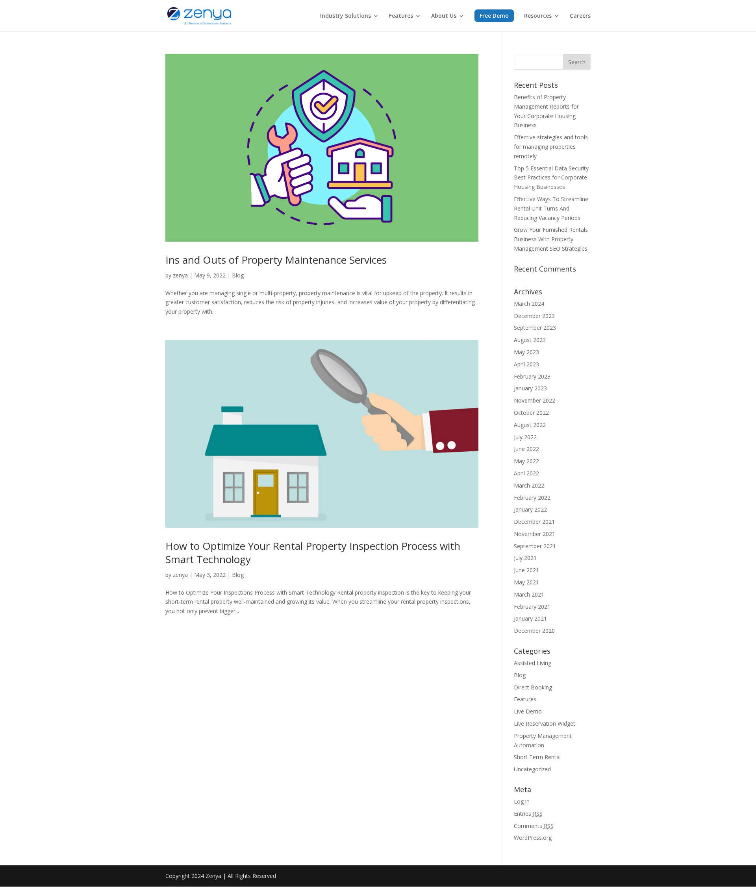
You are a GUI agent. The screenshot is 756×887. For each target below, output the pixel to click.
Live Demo (528, 711)
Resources (538, 16)
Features (401, 16)
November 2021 (534, 534)
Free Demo (494, 15)
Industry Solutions (345, 16)
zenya (180, 275)
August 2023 (530, 340)
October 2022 (531, 412)
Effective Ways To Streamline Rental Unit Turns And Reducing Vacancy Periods (551, 208)
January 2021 (530, 618)
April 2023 (526, 364)
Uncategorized (532, 769)
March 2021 (529, 594)
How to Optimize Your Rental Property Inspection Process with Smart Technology (312, 552)
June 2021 (526, 570)
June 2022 (526, 449)
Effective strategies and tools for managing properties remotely (551, 146)
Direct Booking (533, 687)
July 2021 (525, 558)
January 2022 (530, 509)
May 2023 (526, 352)
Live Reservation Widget (544, 723)
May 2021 (526, 582)
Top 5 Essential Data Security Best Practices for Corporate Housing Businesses (551, 177)
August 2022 (530, 425)
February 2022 (532, 497)
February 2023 (532, 376)
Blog (238, 275)
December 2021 (534, 521)
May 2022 (526, 461)
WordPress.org (533, 837)
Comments (534, 826)
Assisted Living (532, 663)
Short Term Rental (537, 757)
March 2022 (529, 485)
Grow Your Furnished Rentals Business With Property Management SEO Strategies (551, 239)
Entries (528, 813)
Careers (580, 16)
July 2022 (525, 437)
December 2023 (534, 316)
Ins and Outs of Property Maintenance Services (276, 260)
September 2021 (535, 546)
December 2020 (534, 630)
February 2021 (532, 606)
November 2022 (534, 400)
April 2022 (526, 473)
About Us (443, 16)
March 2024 (529, 303)
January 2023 (530, 388)
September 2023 (535, 327)
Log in (522, 801)
